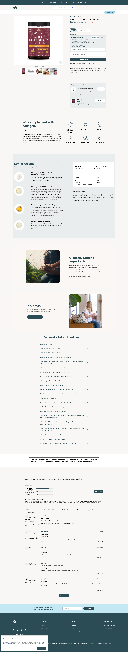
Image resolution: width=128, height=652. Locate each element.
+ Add (101, 89)
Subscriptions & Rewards (109, 625)
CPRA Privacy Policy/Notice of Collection (63, 643)
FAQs (73, 628)
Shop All (15, 12)
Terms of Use (9, 643)
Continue (41, 648)
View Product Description (76, 25)
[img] (41, 499)
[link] (76, 17)
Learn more (91, 63)
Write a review (98, 491)
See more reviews (64, 595)
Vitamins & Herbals (77, 12)
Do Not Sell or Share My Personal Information (83, 643)
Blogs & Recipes (44, 628)
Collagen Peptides (23, 12)
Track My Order (75, 634)
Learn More (35, 317)
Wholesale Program (108, 631)
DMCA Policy (74, 637)
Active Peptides (44, 12)
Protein (60, 12)
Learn (99, 12)
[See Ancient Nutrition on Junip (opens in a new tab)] (67, 598)
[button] (44, 488)
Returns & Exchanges (76, 631)
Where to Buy (44, 634)
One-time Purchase (79, 54)
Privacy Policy (50, 643)
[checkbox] (35, 512)
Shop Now (64, 3)
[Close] (45, 636)
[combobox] (63, 7)
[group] (98, 37)
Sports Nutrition (34, 12)
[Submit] (73, 7)
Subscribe (89, 608)
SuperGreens (53, 12)
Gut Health (67, 12)
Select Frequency (73, 34)
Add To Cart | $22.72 (88, 59)
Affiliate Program (108, 628)
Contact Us (74, 625)
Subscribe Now (78, 37)
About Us (43, 625)
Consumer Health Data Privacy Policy (103, 643)
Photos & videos (30, 512)
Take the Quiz (110, 12)
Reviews (42, 631)
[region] (24, 643)
